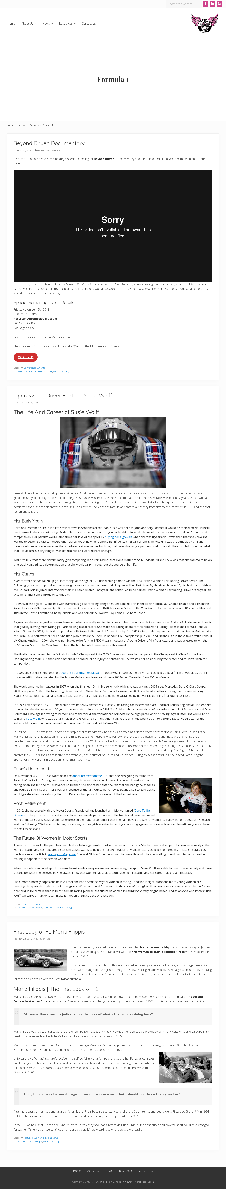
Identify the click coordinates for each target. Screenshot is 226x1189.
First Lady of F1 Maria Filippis (49, 931)
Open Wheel (35, 907)
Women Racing (61, 371)
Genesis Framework (122, 1181)
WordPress (140, 1181)
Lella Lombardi (44, 371)
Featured (28, 1137)
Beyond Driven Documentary (49, 143)
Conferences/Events (34, 367)
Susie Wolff (49, 907)
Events (21, 371)
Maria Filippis (35, 1141)
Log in (151, 1181)
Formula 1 (31, 371)
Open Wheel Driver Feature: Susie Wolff (63, 395)
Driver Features (32, 903)
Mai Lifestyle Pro (100, 1181)
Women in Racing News (46, 1137)
